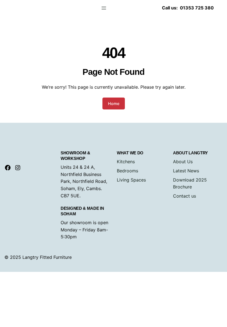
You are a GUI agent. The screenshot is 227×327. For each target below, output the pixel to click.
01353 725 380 (197, 8)
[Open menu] (103, 8)
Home (113, 103)
